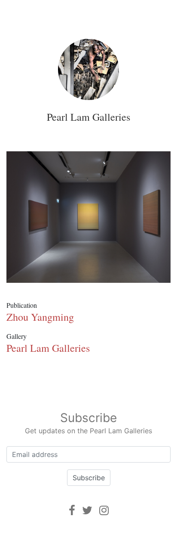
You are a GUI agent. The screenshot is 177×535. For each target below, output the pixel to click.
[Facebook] (72, 510)
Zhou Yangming (40, 317)
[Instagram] (104, 510)
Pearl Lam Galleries (88, 117)
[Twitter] (87, 510)
